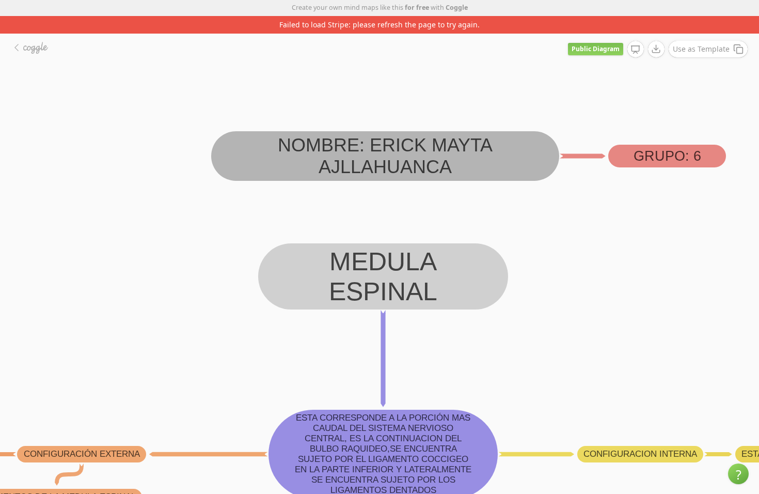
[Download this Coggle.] (656, 49)
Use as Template (701, 49)
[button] (738, 474)
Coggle (457, 7)
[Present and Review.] (635, 49)
